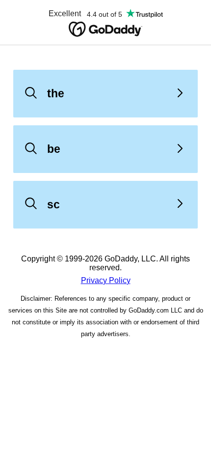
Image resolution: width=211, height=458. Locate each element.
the (55, 93)
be (53, 149)
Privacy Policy (106, 280)
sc (53, 204)
